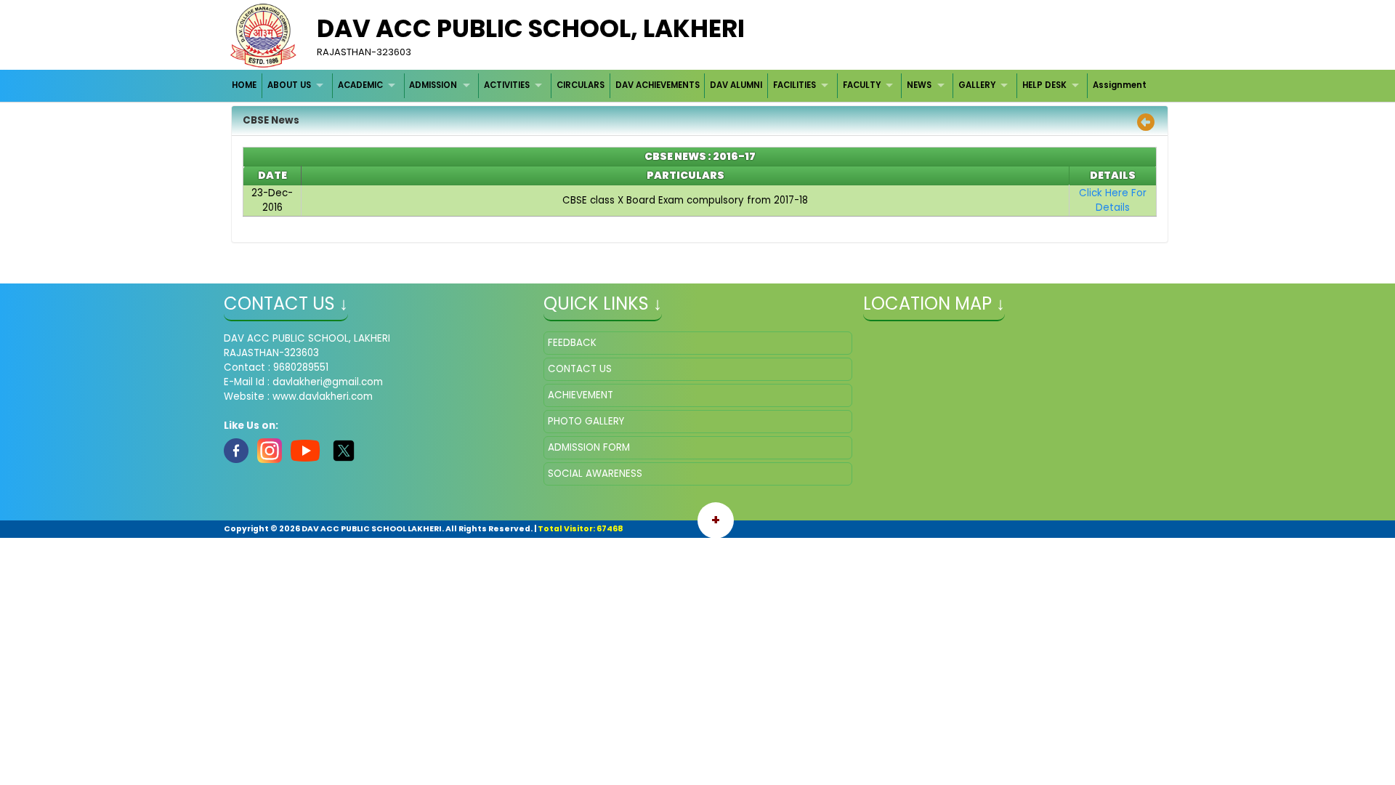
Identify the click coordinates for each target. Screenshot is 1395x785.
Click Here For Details (1113, 200)
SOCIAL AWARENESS (595, 473)
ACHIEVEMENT (580, 395)
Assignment (1120, 85)
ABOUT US (289, 85)
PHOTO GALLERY (586, 421)
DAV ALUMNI (736, 85)
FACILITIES (794, 85)
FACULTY (862, 85)
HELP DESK (1044, 85)
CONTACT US (580, 369)
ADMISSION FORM (589, 447)
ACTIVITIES (507, 85)
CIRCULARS (580, 85)
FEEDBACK (572, 343)
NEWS (919, 85)
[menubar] (689, 85)
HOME (244, 85)
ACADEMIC (360, 85)
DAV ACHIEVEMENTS (657, 85)
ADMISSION (433, 85)
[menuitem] (245, 85)
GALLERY (976, 85)
